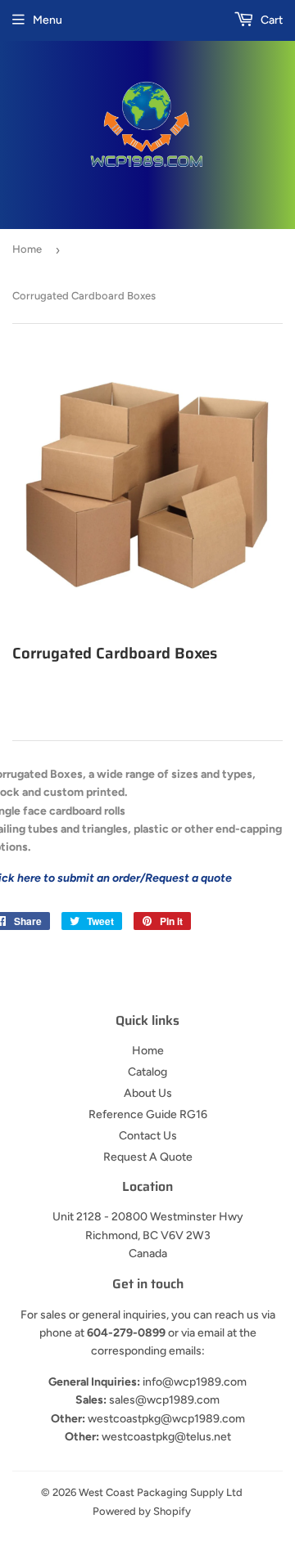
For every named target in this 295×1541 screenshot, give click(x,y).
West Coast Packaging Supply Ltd (161, 1492)
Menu (47, 20)
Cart (270, 20)
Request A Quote (148, 1157)
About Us (148, 1093)
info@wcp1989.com (195, 1382)
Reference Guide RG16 (147, 1114)
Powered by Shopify (142, 1511)
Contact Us (148, 1136)
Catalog (147, 1072)
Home (27, 249)
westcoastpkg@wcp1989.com (166, 1419)
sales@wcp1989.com (164, 1400)
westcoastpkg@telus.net (166, 1437)
